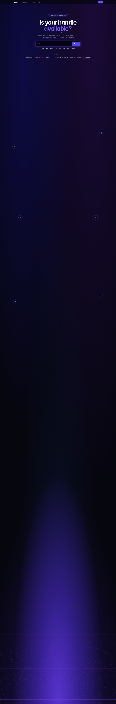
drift (64, 48)
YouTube (43, 57)
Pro (39, 2)
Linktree (64, 57)
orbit (68, 48)
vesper (73, 48)
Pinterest (50, 57)
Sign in (100, 2)
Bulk (30, 2)
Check (76, 44)
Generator (25, 2)
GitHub (57, 57)
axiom (51, 48)
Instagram (29, 57)
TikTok (36, 57)
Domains (34, 2)
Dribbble (71, 57)
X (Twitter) (78, 57)
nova (42, 48)
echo (60, 48)
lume (47, 48)
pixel (56, 48)
